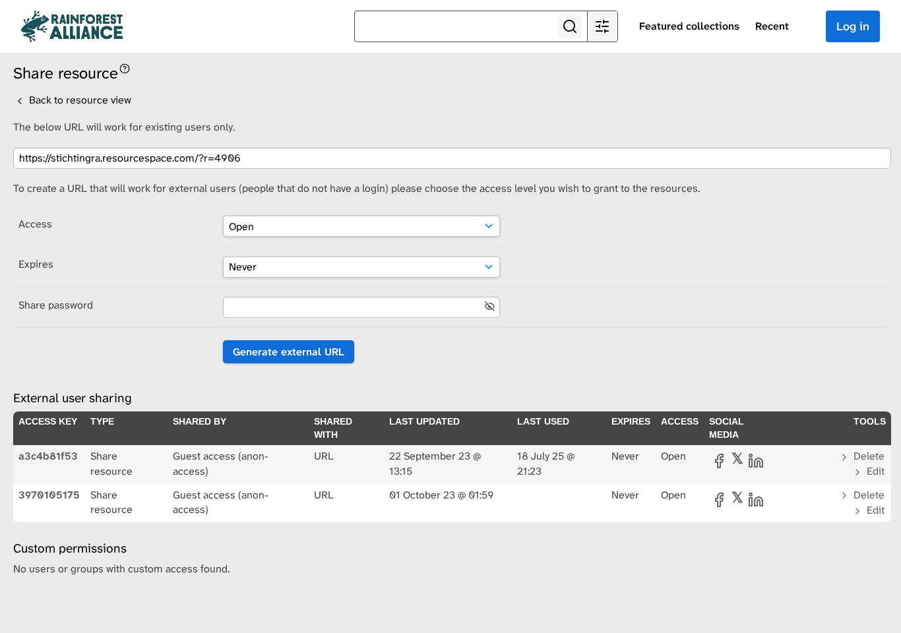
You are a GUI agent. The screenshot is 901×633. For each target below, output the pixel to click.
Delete (868, 456)
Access (35, 224)
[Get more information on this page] (124, 68)
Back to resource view (78, 100)
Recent (772, 26)
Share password (55, 305)
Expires (35, 264)
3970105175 (49, 495)
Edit (874, 471)
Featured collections (689, 26)
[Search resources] (570, 26)
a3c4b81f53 (48, 456)
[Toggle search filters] (602, 26)
